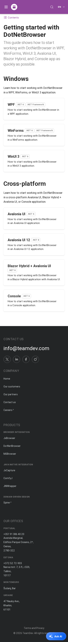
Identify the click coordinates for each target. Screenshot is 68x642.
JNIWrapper (9, 486)
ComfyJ (7, 478)
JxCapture (9, 470)
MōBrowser (9, 453)
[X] (7, 359)
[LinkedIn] (16, 359)
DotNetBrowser (12, 446)
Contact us (9, 402)
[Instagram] (35, 359)
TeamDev (27, 633)
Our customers (11, 386)
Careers (7, 410)
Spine (6, 502)
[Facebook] (26, 359)
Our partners (10, 394)
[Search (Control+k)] (51, 6)
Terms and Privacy (34, 628)
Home (6, 378)
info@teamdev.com (26, 348)
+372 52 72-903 (12, 563)
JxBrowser (9, 438)
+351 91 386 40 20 (13, 534)
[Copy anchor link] (32, 78)
